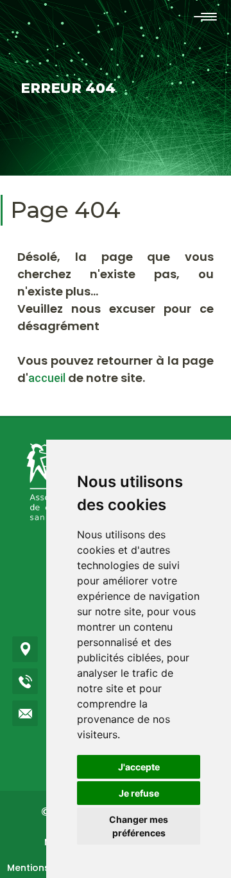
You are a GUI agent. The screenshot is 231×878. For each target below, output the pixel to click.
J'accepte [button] (139, 766)
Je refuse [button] (139, 793)
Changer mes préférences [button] (138, 826)
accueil (46, 378)
